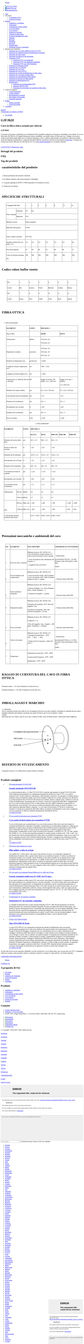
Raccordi (12, 43)
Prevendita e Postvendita (17, 97)
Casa (6, 14)
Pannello (12, 38)
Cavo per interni (14, 29)
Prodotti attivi (13, 45)
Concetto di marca (15, 19)
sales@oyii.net (11, 8)
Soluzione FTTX (14, 58)
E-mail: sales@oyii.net (12, 1010)
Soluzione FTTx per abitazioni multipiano (26, 62)
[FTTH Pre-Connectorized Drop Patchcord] (25, 816)
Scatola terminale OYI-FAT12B (22, 788)
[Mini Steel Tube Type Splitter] (20, 846)
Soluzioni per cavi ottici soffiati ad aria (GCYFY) (25, 51)
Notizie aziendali (14, 103)
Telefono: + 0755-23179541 (14, 1012)
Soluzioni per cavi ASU (16, 69)
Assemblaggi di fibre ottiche (18, 27)
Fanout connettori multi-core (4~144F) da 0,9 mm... (30, 876)
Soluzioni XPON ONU (20, 86)
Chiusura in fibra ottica (16, 34)
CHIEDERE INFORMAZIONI (11, 956)
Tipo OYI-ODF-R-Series (19, 923)
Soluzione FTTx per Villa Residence (25, 64)
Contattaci (8, 106)
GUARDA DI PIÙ (15, 812)
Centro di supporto (11, 978)
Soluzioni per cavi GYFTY (18, 71)
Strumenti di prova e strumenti (18, 47)
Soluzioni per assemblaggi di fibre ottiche (22, 77)
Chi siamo (8, 972)
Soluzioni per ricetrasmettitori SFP (24, 84)
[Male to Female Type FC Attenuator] (22, 897)
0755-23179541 (12, 6)
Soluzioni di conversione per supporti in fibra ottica (29, 88)
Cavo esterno (13, 30)
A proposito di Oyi (15, 17)
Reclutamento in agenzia (17, 95)
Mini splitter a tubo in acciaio (21, 850)
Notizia (7, 101)
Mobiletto (12, 41)
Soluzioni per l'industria (12, 976)
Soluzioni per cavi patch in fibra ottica (21, 75)
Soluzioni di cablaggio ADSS (18, 66)
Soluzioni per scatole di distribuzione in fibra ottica (25, 73)
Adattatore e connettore (16, 23)
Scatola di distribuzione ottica (18, 36)
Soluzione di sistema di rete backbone (21, 56)
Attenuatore (13, 25)
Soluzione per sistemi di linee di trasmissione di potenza (27, 53)
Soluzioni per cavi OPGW (17, 67)
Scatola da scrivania (15, 32)
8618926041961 (12, 10)
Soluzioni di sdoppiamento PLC (19, 80)
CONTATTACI (6, 147)
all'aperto (47, 142)
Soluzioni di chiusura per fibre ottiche (21, 78)
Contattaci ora (5, 963)
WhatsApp (15, 147)
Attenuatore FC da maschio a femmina (25, 901)
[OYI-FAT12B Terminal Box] (20, 784)
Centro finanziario (15, 91)
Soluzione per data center (17, 54)
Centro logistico (14, 93)
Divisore (12, 40)
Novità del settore (14, 104)
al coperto (40, 142)
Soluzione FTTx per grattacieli (23, 60)
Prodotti (7, 21)
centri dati (69, 140)
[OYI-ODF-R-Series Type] (18, 919)
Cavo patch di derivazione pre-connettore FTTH (29, 820)
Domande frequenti (15, 99)
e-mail (21, 147)
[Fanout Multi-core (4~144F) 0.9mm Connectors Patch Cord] (31, 872)
